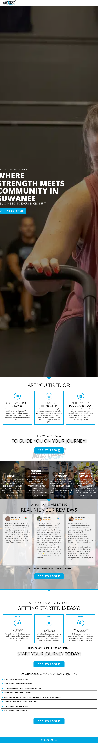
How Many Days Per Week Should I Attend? (20, 702)
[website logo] (17, 2)
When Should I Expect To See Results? (18, 684)
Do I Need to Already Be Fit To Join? (17, 693)
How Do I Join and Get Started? (16, 679)
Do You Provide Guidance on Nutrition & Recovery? (24, 688)
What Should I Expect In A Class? (16, 711)
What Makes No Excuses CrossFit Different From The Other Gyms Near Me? (32, 697)
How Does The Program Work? (16, 706)
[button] (95, 3)
